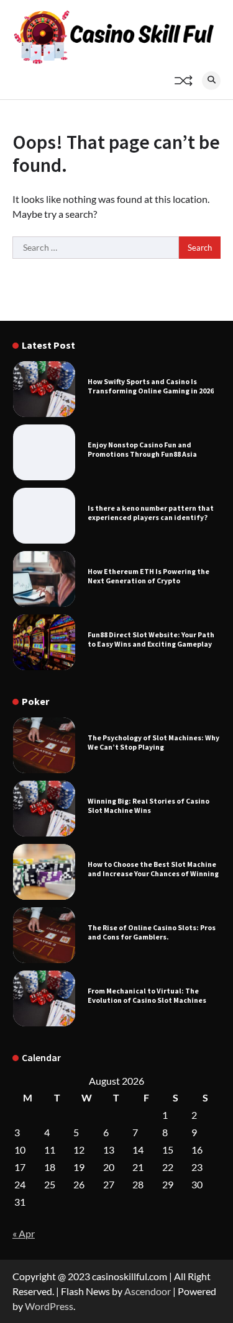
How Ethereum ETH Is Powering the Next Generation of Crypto (148, 576)
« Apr (23, 1233)
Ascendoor (147, 1291)
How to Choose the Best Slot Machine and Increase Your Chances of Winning (153, 868)
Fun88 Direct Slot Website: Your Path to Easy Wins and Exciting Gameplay (151, 639)
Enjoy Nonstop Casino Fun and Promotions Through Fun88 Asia (142, 449)
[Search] (211, 80)
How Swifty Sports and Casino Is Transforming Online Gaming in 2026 (151, 386)
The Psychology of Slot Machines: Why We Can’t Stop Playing (153, 742)
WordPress (49, 1306)
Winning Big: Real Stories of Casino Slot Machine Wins (148, 805)
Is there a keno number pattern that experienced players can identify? (151, 512)
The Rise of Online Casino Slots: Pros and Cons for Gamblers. (152, 932)
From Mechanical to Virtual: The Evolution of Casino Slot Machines (147, 995)
